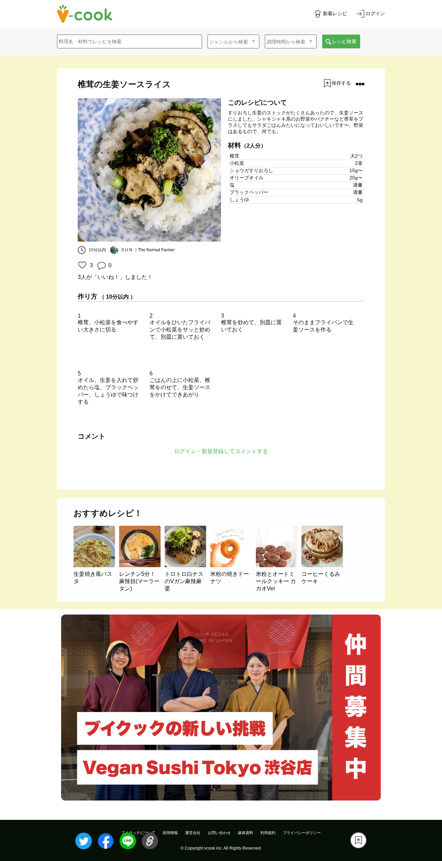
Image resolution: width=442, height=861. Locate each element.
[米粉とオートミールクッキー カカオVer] (278, 565)
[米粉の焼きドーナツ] (233, 565)
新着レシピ (335, 13)
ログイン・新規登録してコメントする (221, 451)
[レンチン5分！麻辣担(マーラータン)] (142, 565)
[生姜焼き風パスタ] (96, 565)
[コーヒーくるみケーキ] (323, 565)
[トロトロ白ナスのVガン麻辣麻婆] (187, 565)
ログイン (375, 13)
